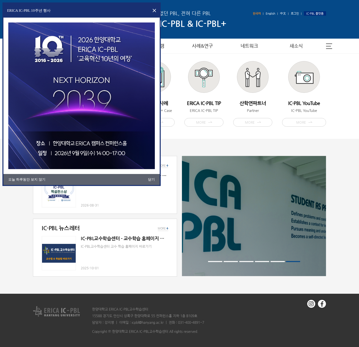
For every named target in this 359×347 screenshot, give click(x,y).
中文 (283, 13)
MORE (163, 228)
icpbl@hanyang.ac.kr (148, 322)
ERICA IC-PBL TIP (204, 112)
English (270, 13)
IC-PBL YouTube (304, 112)
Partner (253, 112)
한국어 (257, 13)
